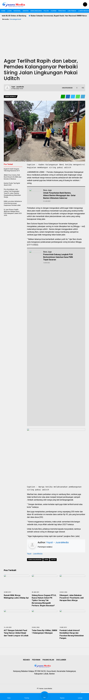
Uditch (53, 559)
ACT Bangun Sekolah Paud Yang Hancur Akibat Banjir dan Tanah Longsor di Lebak (16, 633)
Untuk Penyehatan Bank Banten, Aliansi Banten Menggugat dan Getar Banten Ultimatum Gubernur (59, 195)
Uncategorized (15, 19)
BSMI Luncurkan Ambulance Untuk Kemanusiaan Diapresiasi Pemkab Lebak (13, 203)
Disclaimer (61, 660)
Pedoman (36, 660)
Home (3, 11)
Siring (46, 559)
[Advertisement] (44, 38)
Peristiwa (62, 11)
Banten (26, 11)
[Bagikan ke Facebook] (68, 97)
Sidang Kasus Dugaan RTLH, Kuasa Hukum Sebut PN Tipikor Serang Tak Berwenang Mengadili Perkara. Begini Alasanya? (44, 600)
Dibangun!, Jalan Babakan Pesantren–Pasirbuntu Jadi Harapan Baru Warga (72, 598)
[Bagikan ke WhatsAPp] (78, 97)
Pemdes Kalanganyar (35, 559)
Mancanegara (36, 11)
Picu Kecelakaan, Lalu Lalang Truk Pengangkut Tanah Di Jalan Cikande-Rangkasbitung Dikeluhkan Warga (12, 193)
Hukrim (53, 11)
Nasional (17, 11)
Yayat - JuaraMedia (57, 542)
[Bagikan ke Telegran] (83, 97)
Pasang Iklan (48, 660)
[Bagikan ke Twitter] (73, 97)
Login (9, 11)
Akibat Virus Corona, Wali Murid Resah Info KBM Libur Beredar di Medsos (12, 177)
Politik (46, 11)
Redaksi (26, 660)
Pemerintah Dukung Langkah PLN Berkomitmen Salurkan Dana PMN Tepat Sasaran (58, 257)
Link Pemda (72, 11)
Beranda (5, 19)
